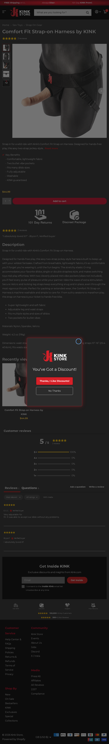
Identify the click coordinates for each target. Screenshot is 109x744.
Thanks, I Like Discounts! (54, 381)
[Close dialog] (78, 341)
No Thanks (54, 391)
